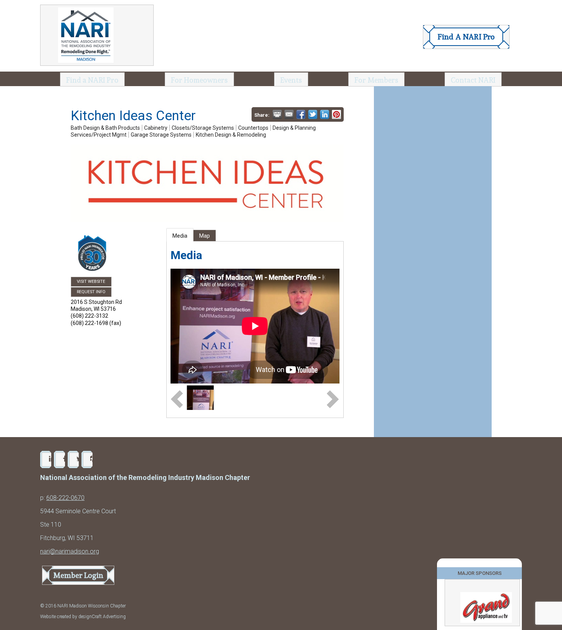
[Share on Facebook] (300, 114)
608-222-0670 (65, 497)
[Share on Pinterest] (336, 114)
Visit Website (91, 281)
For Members (376, 80)
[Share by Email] (289, 114)
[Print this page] (277, 114)
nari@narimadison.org (69, 551)
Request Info (91, 291)
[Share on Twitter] (312, 114)
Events (291, 80)
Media (179, 236)
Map (204, 236)
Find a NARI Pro (92, 80)
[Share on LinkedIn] (324, 114)
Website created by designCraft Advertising (83, 616)
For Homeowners (199, 80)
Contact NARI (473, 80)
